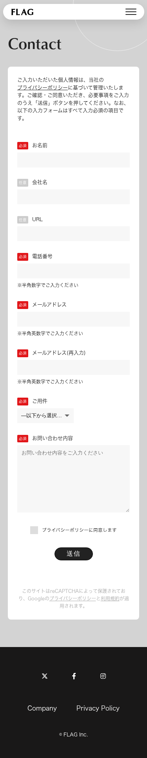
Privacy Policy (98, 708)
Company (42, 708)
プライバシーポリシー (42, 87)
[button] (130, 12)
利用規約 (110, 598)
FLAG (23, 11)
